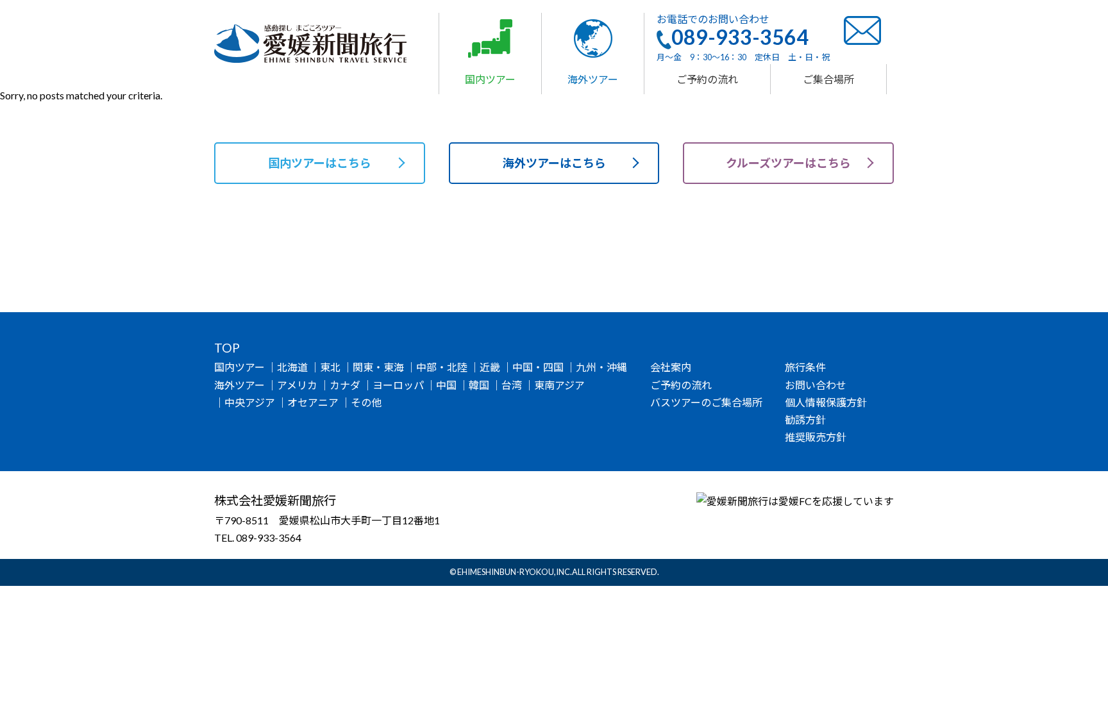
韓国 (479, 385)
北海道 (292, 367)
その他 (366, 402)
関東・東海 (378, 367)
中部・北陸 (441, 367)
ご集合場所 (828, 79)
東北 (330, 367)
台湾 (511, 385)
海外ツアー (239, 385)
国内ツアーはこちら (319, 163)
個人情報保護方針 (826, 402)
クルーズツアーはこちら (788, 163)
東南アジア (559, 385)
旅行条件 (805, 367)
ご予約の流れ (707, 79)
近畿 (490, 367)
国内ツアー (239, 367)
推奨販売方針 (815, 437)
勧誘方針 (805, 419)
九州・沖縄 (601, 367)
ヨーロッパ (398, 385)
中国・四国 (538, 367)
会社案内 (670, 367)
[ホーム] (310, 42)
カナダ (345, 385)
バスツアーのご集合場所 (706, 402)
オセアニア (313, 402)
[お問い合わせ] (862, 29)
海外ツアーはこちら (554, 163)
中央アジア (249, 402)
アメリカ (297, 385)
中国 (446, 385)
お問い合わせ (815, 385)
